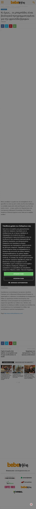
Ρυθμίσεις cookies (15, 270)
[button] (18, 283)
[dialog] (18, 254)
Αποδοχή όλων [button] (19, 274)
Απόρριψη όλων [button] (18, 278)
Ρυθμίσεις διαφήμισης (12, 266)
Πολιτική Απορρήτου (27, 270)
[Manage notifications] (31, 504)
